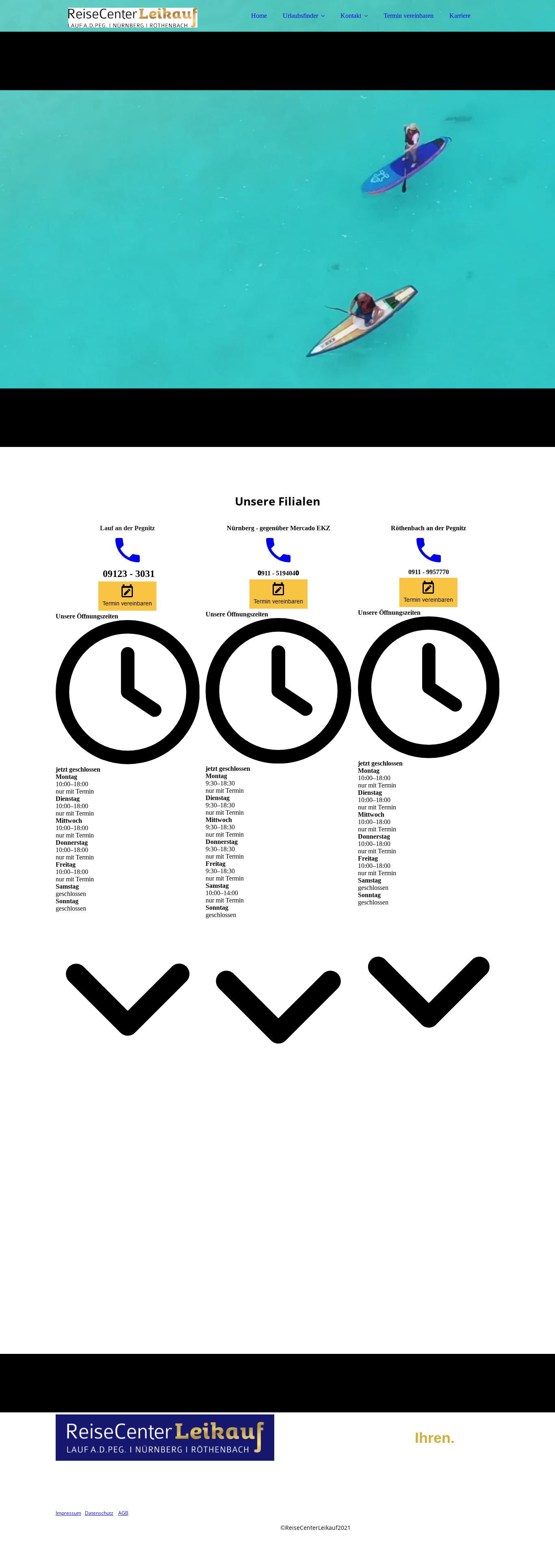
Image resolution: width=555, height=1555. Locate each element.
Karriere (459, 15)
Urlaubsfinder (300, 15)
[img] (127, 28)
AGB (123, 1512)
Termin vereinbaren (409, 15)
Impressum (68, 1512)
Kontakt (350, 15)
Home (259, 15)
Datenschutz (99, 1512)
